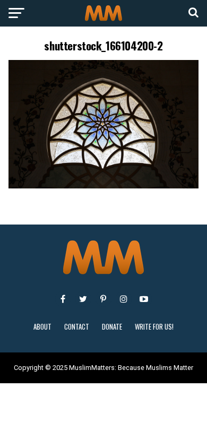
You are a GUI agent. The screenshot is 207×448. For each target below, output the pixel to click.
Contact (76, 327)
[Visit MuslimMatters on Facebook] (63, 299)
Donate (112, 327)
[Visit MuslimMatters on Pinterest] (103, 299)
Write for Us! (154, 327)
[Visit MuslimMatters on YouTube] (144, 299)
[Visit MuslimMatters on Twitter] (83, 299)
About (42, 327)
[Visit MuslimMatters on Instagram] (124, 299)
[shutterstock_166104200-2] (103, 185)
